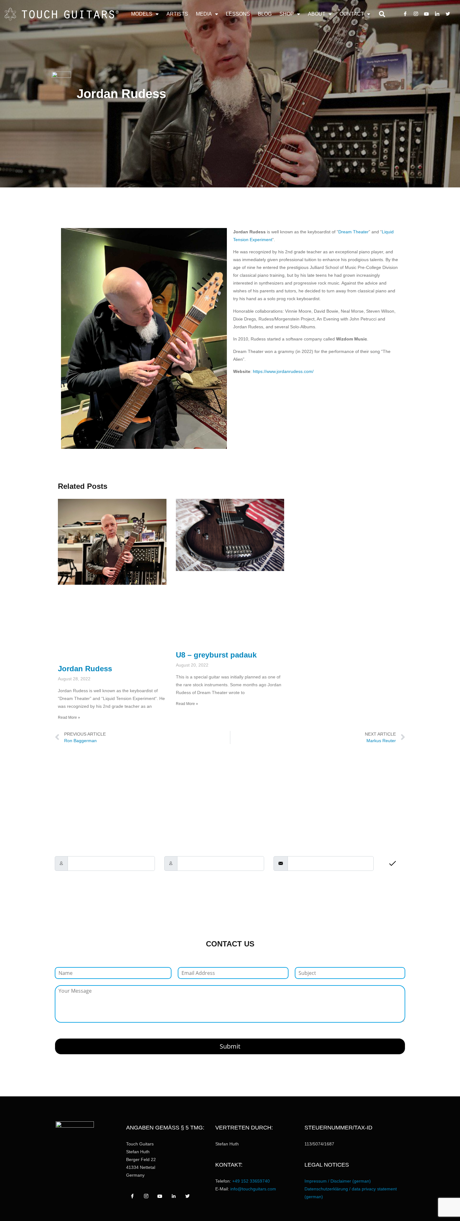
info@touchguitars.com (253, 1188)
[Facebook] (405, 14)
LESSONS (238, 14)
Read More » (69, 717)
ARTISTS (177, 14)
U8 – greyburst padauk (216, 655)
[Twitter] (447, 14)
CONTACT (352, 14)
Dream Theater (353, 231)
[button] (382, 14)
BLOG (265, 14)
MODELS (141, 14)
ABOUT (316, 14)
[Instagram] (416, 14)
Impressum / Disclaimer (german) (337, 1181)
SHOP (286, 14)
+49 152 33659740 (251, 1181)
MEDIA (204, 14)
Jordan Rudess (85, 668)
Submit (230, 1046)
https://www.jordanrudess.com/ (283, 371)
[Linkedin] (437, 14)
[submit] (394, 864)
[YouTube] (426, 14)
